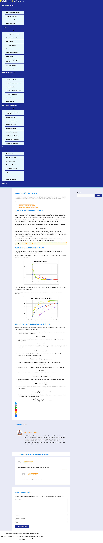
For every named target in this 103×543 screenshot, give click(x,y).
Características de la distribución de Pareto (28, 207)
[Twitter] (41, 403)
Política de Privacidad (28, 533)
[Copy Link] (41, 414)
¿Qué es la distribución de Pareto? (26, 204)
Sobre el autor (8, 533)
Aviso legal (36, 533)
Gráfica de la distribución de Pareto (27, 205)
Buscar (78, 192)
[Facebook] (41, 404)
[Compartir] (41, 416)
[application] (13, 5)
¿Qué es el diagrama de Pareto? (28, 243)
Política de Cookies (17, 533)
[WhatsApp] (41, 408)
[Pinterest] (41, 410)
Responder (64, 469)
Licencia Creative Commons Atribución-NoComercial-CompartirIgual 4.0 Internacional (21, 538)
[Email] (41, 406)
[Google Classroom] (41, 412)
